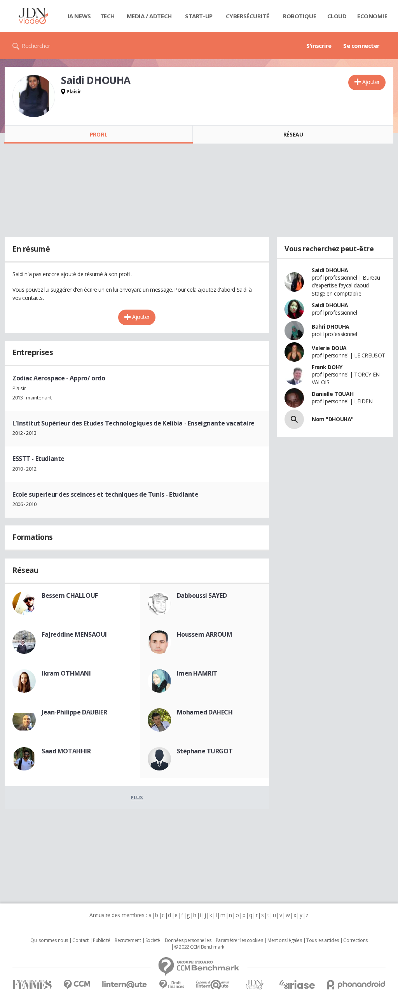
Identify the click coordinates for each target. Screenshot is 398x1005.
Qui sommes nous (49, 940)
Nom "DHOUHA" (333, 419)
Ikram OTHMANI (66, 673)
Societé (152, 940)
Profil (98, 134)
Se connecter (361, 45)
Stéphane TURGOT (205, 751)
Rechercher (36, 45)
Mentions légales (284, 940)
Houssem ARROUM (204, 634)
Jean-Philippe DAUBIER (74, 712)
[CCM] (76, 984)
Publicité (101, 940)
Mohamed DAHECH (205, 712)
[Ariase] (297, 984)
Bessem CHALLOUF (70, 595)
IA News (79, 16)
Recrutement (128, 940)
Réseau (293, 134)
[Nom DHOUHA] (294, 419)
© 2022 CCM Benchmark (199, 947)
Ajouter (371, 82)
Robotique (299, 16)
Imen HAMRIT (197, 673)
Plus (137, 797)
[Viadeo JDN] (254, 984)
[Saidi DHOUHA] (33, 96)
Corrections (355, 940)
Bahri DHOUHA (330, 326)
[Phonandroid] (356, 984)
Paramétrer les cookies (239, 940)
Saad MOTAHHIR (66, 751)
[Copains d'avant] (213, 984)
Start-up (199, 16)
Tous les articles (322, 940)
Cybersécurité (247, 16)
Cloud (337, 16)
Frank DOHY (327, 367)
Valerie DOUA (329, 348)
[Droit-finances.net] (171, 984)
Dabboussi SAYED (202, 595)
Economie (372, 16)
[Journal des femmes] (32, 984)
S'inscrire (319, 45)
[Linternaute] (124, 984)
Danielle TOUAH (332, 393)
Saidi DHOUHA (330, 270)
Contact (80, 940)
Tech (107, 16)
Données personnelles (188, 940)
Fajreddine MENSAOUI (74, 634)
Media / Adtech (149, 16)
